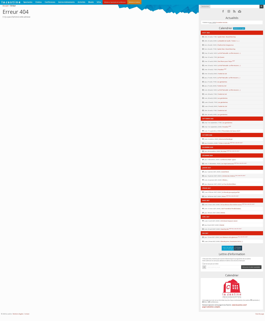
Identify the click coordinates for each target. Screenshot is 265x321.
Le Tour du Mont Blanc (229, 184)
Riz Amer (223, 151)
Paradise (221, 69)
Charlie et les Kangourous (225, 45)
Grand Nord (225, 172)
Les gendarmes (222, 82)
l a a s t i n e (11, 2)
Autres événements (66, 2)
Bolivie (223, 213)
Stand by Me (225, 229)
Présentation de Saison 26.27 (231, 131)
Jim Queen (221, 57)
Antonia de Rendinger (226, 139)
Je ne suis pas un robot (211, 264)
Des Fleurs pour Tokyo (225, 61)
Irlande (222, 225)
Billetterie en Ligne (239, 28)
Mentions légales (18, 314)
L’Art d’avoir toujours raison (228, 221)
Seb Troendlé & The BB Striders (231, 209)
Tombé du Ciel (222, 74)
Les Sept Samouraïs (227, 164)
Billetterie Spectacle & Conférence (115, 2)
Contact (26, 314)
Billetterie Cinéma (134, 2)
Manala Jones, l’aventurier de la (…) (232, 241)
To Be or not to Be (224, 143)
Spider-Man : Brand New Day (227, 37)
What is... (225, 180)
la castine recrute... (222, 22)
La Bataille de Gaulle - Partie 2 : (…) (228, 41)
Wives (224, 196)
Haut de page (259, 314)
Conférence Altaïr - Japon (228, 159)
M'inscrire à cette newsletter (251, 267)
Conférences (50, 2)
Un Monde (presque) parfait (230, 192)
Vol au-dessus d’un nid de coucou (231, 204)
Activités (81, 2)
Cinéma (38, 2)
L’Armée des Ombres (228, 176)
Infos (99, 2)
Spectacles (27, 2)
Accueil (5, 6)
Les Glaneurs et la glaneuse (229, 237)
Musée (91, 2)
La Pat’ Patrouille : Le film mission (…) (229, 53)
